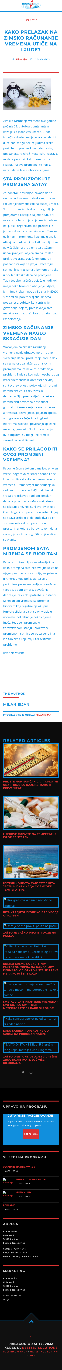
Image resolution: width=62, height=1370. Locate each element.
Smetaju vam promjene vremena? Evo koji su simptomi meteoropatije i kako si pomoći (30, 1005)
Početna (9, 1351)
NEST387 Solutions (40, 1348)
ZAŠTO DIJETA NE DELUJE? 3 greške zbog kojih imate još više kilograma (30, 1060)
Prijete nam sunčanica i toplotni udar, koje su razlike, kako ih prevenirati (30, 785)
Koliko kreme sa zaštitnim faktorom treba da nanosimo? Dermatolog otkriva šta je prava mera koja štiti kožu (31, 969)
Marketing (37, 1351)
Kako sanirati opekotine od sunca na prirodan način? (26, 1032)
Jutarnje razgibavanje (19, 1167)
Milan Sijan (21, 59)
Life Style (31, 20)
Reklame (9, 1205)
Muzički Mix (24, 1192)
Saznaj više (31, 1133)
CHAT (32, 1355)
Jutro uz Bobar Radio (31, 1179)
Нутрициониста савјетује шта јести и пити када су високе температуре (29, 886)
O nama (22, 1351)
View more (31, 760)
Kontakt (53, 1351)
